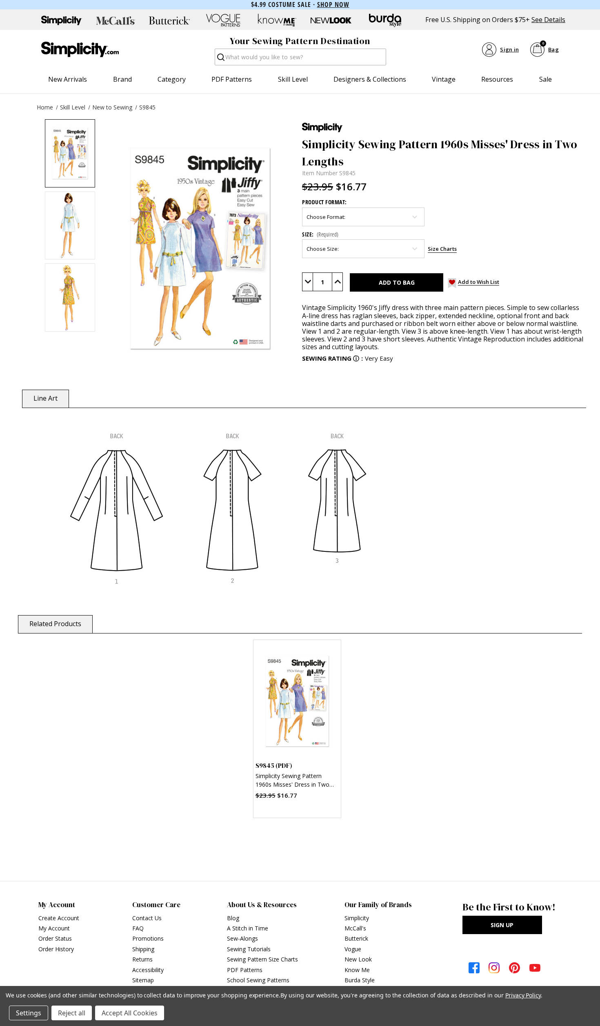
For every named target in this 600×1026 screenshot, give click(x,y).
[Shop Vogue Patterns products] (223, 20)
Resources (497, 79)
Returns (142, 959)
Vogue (352, 949)
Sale (545, 79)
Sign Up (502, 925)
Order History (56, 949)
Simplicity (356, 918)
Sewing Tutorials (249, 949)
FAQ (138, 928)
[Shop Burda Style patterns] (385, 20)
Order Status (55, 938)
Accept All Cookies (130, 1012)
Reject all (71, 1012)
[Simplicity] (80, 49)
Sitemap (143, 980)
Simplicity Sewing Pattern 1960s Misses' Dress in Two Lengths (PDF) (292, 781)
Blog (233, 918)
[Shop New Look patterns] (331, 20)
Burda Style (359, 980)
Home (45, 107)
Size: (320, 234)
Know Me (357, 970)
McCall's (355, 928)
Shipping (143, 949)
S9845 (147, 107)
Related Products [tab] (55, 623)
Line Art (45, 398)
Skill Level (293, 79)
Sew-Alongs (242, 938)
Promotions (148, 938)
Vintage (444, 79)
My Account (54, 928)
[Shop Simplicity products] (62, 20)
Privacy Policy (523, 995)
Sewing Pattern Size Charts (262, 959)
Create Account (58, 918)
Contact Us (147, 918)
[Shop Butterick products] (169, 20)
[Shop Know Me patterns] (277, 20)
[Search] (220, 59)
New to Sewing (112, 107)
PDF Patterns (231, 79)
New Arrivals (67, 79)
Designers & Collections (369, 79)
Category (172, 79)
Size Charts (442, 248)
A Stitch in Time (247, 928)
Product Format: (324, 202)
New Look (358, 959)
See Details (548, 20)
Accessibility (148, 970)
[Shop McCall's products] (115, 20)
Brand (122, 79)
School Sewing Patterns (258, 980)
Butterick (356, 938)
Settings (28, 1012)
